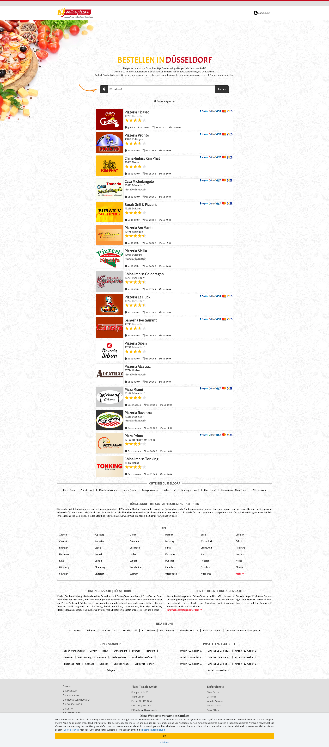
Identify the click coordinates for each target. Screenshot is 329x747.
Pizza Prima (134, 435)
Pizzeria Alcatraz (138, 366)
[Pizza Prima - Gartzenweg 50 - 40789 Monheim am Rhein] (109, 443)
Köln (61, 560)
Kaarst (129, 490)
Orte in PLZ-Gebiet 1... (219, 650)
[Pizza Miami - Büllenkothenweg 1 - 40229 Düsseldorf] (109, 397)
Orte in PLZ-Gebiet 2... (246, 650)
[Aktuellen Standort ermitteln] (104, 89)
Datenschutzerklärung (153, 729)
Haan (210, 490)
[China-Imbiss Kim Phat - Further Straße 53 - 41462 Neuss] (109, 165)
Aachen (63, 534)
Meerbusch (108, 490)
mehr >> (240, 573)
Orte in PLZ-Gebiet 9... (219, 670)
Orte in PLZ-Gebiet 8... (246, 663)
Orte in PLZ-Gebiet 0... (191, 650)
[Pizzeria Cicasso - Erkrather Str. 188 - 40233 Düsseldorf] (109, 119)
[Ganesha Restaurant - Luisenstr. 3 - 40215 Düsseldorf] (109, 327)
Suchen (222, 89)
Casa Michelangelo (139, 181)
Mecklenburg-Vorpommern (92, 657)
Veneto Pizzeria (109, 630)
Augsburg (100, 534)
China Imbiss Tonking (141, 458)
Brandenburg (120, 650)
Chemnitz (64, 541)
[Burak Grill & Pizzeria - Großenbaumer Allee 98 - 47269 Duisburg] (109, 212)
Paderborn (170, 567)
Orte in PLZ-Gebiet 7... (219, 663)
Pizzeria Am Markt (139, 227)
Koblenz (240, 554)
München (169, 560)
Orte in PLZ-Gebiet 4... (219, 657)
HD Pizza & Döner (212, 630)
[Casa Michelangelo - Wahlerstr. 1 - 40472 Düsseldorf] (109, 189)
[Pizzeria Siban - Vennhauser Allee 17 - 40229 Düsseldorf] (109, 350)
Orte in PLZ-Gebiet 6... (191, 663)
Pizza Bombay (167, 630)
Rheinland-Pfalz (72, 663)
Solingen (63, 573)
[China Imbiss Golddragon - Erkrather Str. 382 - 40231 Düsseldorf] (109, 281)
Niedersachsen (118, 657)
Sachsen (104, 663)
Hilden (169, 490)
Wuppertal (206, 573)
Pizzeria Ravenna (138, 412)
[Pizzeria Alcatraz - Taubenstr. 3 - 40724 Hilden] (109, 374)
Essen (98, 547)
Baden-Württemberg (74, 650)
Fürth (168, 547)
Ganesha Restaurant (141, 320)
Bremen (240, 534)
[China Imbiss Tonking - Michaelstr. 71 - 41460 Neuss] (109, 466)
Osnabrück (135, 567)
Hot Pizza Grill (130, 630)
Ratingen (150, 490)
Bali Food (91, 630)
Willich (259, 490)
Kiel (202, 554)
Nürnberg (64, 567)
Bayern (93, 650)
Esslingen (135, 547)
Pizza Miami (134, 389)
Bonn (203, 534)
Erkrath (87, 490)
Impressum (71, 690)
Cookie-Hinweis (73, 704)
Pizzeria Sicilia (136, 250)
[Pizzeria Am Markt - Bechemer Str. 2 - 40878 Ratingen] (109, 235)
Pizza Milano (148, 630)
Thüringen (110, 670)
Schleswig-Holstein (144, 663)
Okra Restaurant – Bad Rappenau (243, 630)
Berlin (133, 534)
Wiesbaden (171, 573)
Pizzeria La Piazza (189, 630)
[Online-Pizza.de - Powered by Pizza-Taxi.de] (75, 13)
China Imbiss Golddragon (144, 273)
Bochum (169, 534)
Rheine (239, 567)
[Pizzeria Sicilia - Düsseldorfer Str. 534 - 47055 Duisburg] (109, 258)
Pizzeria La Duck (137, 297)
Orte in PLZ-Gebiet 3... (191, 657)
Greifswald (206, 547)
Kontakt (70, 708)
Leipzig (98, 560)
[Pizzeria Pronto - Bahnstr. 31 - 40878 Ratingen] (109, 142)
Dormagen (190, 490)
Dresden (134, 541)
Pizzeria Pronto (137, 135)
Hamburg (240, 547)
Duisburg (169, 541)
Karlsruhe (170, 554)
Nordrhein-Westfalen (142, 657)
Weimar (134, 573)
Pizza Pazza (75, 630)
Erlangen (63, 547)
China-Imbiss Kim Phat (142, 158)
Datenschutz (72, 695)
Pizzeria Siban (136, 343)
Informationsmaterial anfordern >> (185, 609)
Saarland (89, 663)
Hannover (64, 554)
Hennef (98, 554)
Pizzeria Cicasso (137, 112)
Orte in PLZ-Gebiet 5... (246, 657)
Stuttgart (99, 573)
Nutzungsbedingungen (77, 699)
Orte (68, 686)
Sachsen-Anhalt (121, 663)
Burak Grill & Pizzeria (141, 204)
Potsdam (205, 567)
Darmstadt (100, 541)
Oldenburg (100, 567)
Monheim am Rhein (234, 490)
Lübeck (133, 560)
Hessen (69, 657)
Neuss (69, 490)
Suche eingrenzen (165, 101)
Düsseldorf (206, 541)
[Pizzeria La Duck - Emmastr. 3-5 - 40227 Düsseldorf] (109, 304)
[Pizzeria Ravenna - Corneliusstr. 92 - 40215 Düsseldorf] (109, 420)
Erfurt (239, 541)
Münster (205, 560)
